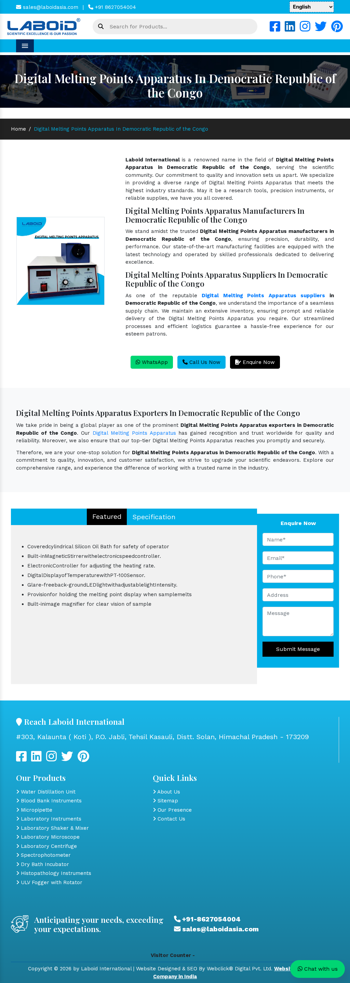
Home (18, 129)
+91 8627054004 (114, 7)
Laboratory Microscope (49, 837)
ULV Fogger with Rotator (50, 882)
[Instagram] (305, 29)
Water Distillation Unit (47, 792)
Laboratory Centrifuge (48, 846)
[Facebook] (275, 29)
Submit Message (298, 649)
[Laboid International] (43, 26)
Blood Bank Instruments (50, 801)
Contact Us (170, 819)
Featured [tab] (106, 516)
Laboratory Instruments (50, 819)
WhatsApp (154, 362)
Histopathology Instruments (55, 873)
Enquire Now (258, 362)
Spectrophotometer (45, 855)
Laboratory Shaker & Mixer (54, 828)
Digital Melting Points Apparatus (134, 433)
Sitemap (167, 801)
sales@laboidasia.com (49, 7)
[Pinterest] (337, 29)
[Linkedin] (290, 29)
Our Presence (174, 810)
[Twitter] (321, 29)
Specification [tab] (154, 517)
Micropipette (35, 810)
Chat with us (320, 969)
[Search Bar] (101, 26)
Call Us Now (204, 362)
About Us (168, 792)
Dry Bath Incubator (44, 864)
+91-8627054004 (210, 919)
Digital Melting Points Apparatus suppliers (263, 295)
